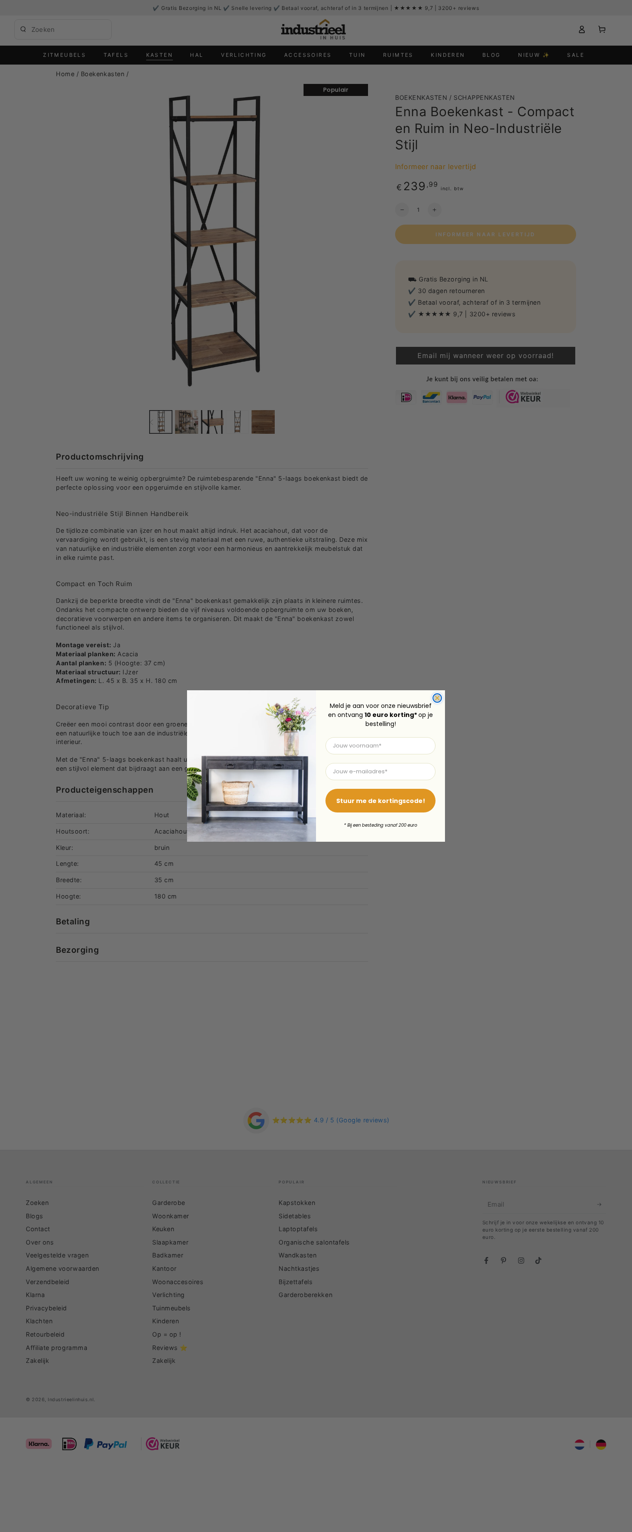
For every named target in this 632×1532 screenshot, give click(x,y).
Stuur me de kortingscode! (380, 801)
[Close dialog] (437, 698)
